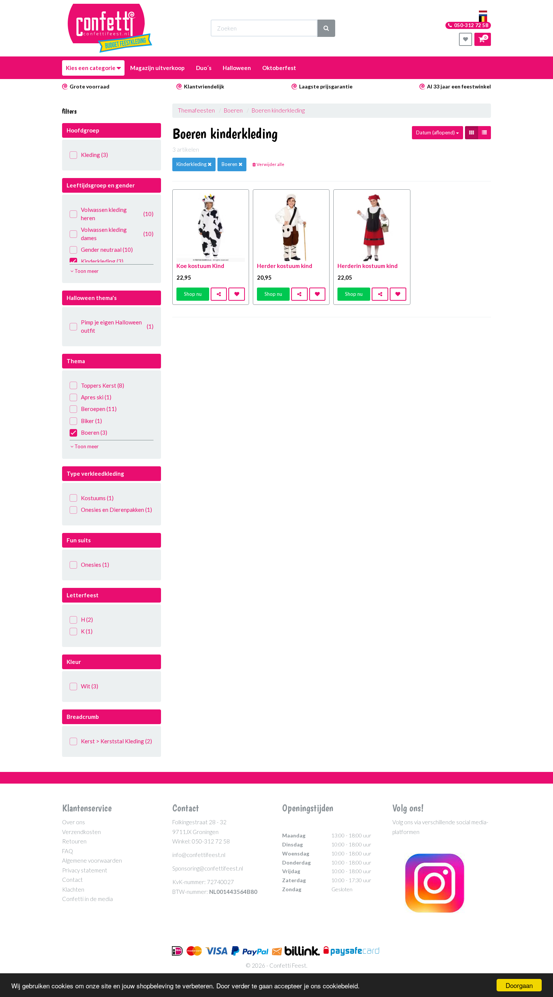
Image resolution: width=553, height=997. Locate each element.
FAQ (67, 851)
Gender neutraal (107, 249)
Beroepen (99, 408)
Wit (89, 686)
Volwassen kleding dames (117, 233)
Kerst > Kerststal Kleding (116, 741)
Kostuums (97, 498)
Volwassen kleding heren (117, 213)
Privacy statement (84, 870)
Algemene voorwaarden (92, 860)
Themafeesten (197, 110)
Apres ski (96, 397)
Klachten (73, 889)
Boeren (94, 432)
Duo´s (203, 67)
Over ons (73, 822)
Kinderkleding (102, 261)
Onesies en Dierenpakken (116, 509)
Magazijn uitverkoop (157, 67)
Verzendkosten (81, 831)
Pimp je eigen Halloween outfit (117, 326)
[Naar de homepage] (110, 28)
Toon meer (86, 271)
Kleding (94, 154)
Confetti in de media (87, 898)
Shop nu (193, 294)
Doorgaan (519, 985)
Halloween (237, 67)
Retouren (74, 841)
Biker (91, 420)
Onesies (95, 564)
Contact (72, 879)
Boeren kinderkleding (278, 110)
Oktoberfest (279, 67)
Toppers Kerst (102, 385)
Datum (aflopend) (436, 132)
